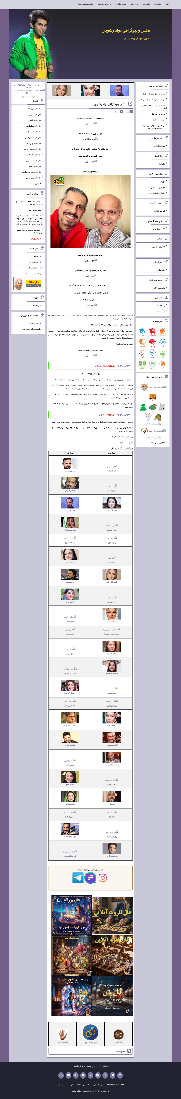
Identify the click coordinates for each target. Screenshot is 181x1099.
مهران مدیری (70, 765)
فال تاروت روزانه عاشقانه (31, 172)
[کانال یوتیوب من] (68, 1075)
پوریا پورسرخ (112, 836)
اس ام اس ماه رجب (158, 120)
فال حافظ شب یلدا (34, 268)
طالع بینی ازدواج (159, 229)
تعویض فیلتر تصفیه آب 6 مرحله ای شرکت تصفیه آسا (29, 202)
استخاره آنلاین (121, 4)
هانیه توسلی (111, 654)
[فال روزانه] (71, 916)
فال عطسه (37, 305)
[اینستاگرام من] (98, 1075)
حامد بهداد (70, 582)
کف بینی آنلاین (159, 211)
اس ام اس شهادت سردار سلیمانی (152, 99)
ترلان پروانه (111, 725)
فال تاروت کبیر (35, 114)
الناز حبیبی (70, 654)
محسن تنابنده (111, 765)
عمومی (117, 1051)
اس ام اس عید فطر (158, 114)
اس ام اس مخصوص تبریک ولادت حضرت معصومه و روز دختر (154, 126)
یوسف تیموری (70, 542)
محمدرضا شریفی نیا (111, 634)
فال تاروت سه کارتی (33, 132)
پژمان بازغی (111, 490)
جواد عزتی (112, 817)
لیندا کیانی (112, 471)
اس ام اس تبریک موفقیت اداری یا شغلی (154, 106)
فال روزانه (134, 4)
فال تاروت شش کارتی (32, 149)
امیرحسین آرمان (112, 856)
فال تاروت (146, 4)
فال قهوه (162, 182)
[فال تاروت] (112, 916)
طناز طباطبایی (112, 510)
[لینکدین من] (61, 1075)
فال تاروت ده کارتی (33, 160)
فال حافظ (157, 4)
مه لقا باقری (70, 784)
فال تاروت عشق (35, 166)
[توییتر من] (83, 1075)
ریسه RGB (161, 305)
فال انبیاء (161, 164)
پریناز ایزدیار (112, 705)
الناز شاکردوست (70, 856)
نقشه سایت (76, 1091)
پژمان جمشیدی (112, 745)
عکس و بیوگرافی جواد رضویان (126, 30)
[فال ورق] (71, 997)
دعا (163, 252)
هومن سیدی (70, 471)
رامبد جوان (112, 542)
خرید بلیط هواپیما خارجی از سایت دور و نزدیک (30, 231)
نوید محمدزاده (70, 836)
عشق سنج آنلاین (159, 288)
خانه (167, 4)
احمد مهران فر (70, 510)
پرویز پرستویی (69, 725)
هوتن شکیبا (69, 817)
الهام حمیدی (111, 621)
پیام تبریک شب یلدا (33, 274)
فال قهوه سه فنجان (158, 187)
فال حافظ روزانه (35, 262)
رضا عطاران (112, 804)
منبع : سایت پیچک (126, 442)
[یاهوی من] (120, 1075)
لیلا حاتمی (111, 562)
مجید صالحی (111, 693)
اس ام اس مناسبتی (104, 4)
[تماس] (90, 1075)
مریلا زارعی (70, 562)
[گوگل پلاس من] (76, 1075)
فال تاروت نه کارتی (34, 155)
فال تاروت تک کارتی (33, 126)
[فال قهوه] (112, 956)
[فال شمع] (71, 956)
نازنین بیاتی (70, 602)
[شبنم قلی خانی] (61, 91)
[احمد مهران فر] (119, 91)
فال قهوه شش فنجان (157, 193)
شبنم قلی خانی (111, 582)
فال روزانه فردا (35, 323)
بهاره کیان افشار (112, 673)
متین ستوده (111, 530)
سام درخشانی (70, 745)
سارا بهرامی (111, 602)
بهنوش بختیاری (70, 530)
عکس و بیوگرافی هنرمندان (31, 329)
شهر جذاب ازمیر (35, 210)
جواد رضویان (70, 490)
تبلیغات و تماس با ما (85, 4)
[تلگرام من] (112, 1075)
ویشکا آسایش (69, 693)
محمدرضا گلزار (70, 673)
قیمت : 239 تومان (28, 90)
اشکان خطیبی (70, 621)
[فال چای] (112, 997)
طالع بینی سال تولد (158, 442)
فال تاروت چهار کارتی (33, 137)
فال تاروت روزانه (34, 109)
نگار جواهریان (111, 784)
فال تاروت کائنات (34, 120)
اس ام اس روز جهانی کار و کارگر (153, 94)
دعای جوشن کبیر (158, 246)
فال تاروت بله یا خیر (33, 178)
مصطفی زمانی (70, 705)
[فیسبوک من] (105, 1075)
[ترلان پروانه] (90, 91)
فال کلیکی (161, 270)
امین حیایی (70, 634)
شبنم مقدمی (70, 804)
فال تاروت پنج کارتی (33, 143)
